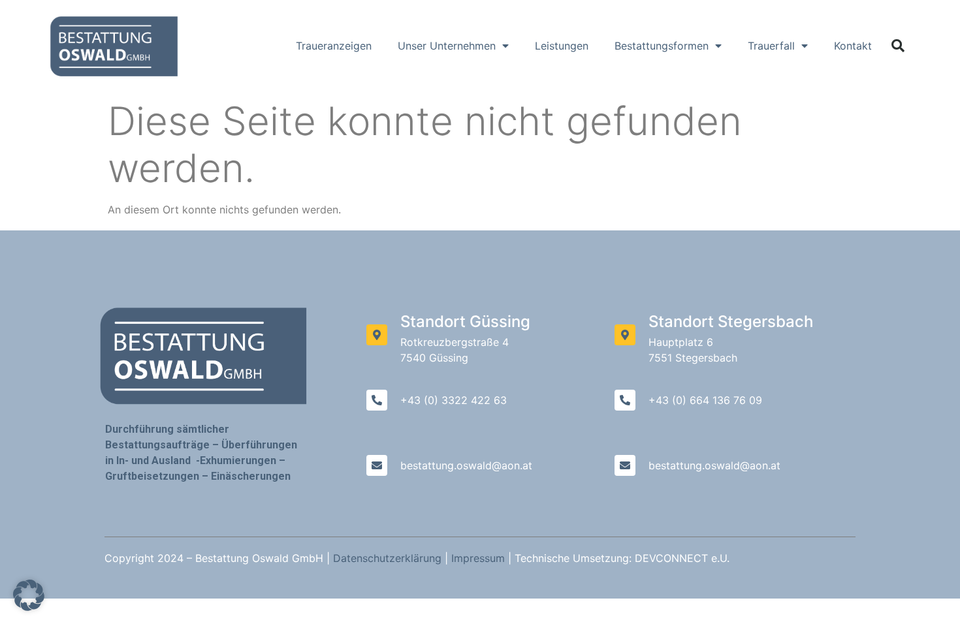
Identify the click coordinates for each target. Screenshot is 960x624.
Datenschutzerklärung (387, 558)
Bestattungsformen (662, 45)
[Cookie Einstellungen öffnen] (28, 607)
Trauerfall (771, 45)
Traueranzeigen (334, 45)
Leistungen (561, 45)
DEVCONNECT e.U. (682, 558)
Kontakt (853, 45)
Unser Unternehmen (447, 45)
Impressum (478, 558)
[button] (898, 46)
